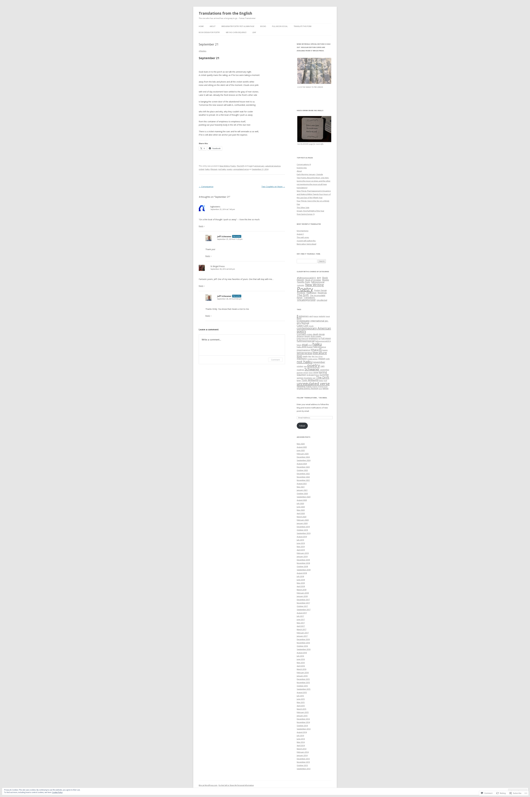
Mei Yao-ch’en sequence (236, 32)
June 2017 (301, 619)
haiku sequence (319, 347)
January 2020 (302, 523)
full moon (326, 338)
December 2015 (303, 679)
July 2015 (300, 695)
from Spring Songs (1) (306, 214)
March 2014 (301, 749)
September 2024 (303, 460)
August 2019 (302, 536)
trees (321, 380)
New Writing (225, 166)
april (311, 316)
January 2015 (302, 715)
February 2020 (303, 520)
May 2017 (301, 623)
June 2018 (301, 579)
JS (320, 349)
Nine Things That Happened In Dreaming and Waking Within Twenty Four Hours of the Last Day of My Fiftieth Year (314, 194)
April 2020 (301, 513)
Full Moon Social (280, 26)
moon (321, 358)
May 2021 (301, 487)
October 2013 (302, 765)
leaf (254, 32)
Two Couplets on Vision (273, 186)
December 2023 (303, 467)
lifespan (213, 169)
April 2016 (301, 666)
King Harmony (302, 230)
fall (319, 339)
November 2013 (303, 762)
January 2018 (302, 596)
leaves (325, 350)
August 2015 (302, 692)
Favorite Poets (303, 282)
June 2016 (301, 659)
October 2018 (302, 566)
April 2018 (301, 586)
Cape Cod (302, 325)
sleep (311, 373)
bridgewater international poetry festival (312, 322)
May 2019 (301, 546)
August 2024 (302, 463)
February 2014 (303, 752)
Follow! (302, 426)
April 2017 (301, 626)
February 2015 (303, 712)
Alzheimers (304, 316)
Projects (301, 292)
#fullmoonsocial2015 (306, 277)
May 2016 (301, 662)
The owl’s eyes (303, 237)
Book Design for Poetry (209, 32)
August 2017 (302, 613)
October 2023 (302, 470)
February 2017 (303, 632)
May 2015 (301, 702)
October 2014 (302, 725)
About (212, 26)
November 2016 (303, 642)
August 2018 (302, 573)
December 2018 (303, 560)
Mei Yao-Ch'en (317, 356)
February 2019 (303, 553)
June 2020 (301, 506)
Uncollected (322, 300)
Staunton (301, 374)
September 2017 (303, 609)
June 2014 (301, 739)
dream (307, 336)
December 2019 (303, 526)
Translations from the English (225, 13)
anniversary (259, 166)
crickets (309, 334)
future (299, 345)
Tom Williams (309, 380)
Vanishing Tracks (304, 386)
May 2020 (301, 510)
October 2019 (302, 530)
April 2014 (301, 745)
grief (310, 345)
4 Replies (202, 51)
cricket (201, 169)
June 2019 (301, 543)
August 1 (300, 234)
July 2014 (300, 735)
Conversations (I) (304, 164)
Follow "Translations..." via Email (312, 398)
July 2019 (300, 540)
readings (300, 369)
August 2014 (302, 732)
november (319, 362)
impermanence (303, 350)
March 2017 (301, 629)
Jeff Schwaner (224, 236)
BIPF (319, 277)
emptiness (313, 338)
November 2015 (303, 682)
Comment (275, 360)
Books (263, 26)
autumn (322, 316)
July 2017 (300, 616)
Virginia (314, 387)
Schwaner (312, 369)
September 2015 (303, 689)
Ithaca (315, 350)
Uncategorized (306, 300)
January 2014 (302, 755)
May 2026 (301, 444)
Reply (201, 226)
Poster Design (320, 290)
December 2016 (303, 639)
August (315, 316)
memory (302, 358)
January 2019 (302, 556)
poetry (229, 169)
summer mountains (304, 378)
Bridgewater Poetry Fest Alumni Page (238, 26)
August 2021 (302, 483)
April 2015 (301, 705)
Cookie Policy (57, 792)
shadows (300, 373)
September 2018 (303, 569)
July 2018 (300, 576)
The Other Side (303, 207)
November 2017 (303, 603)
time (299, 380)
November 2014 (303, 722)
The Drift (240, 166)
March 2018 (301, 589)
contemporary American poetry (314, 329)
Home (201, 26)
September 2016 (303, 649)
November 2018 (303, 563)
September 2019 (303, 533)
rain (322, 366)
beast (328, 316)
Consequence (206, 186)
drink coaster (316, 336)
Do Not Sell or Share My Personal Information (236, 785)
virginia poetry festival (307, 388)
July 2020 (300, 503)
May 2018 (301, 583)
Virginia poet (323, 386)
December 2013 (303, 758)
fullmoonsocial (317, 282)
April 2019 (301, 550)
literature (320, 352)
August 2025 (302, 447)
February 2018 (303, 593)
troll (325, 380)
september (324, 370)
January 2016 (302, 676)
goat (305, 344)
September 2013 (303, 768)
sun (314, 378)
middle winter (312, 359)
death (315, 334)
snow (315, 372)
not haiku (222, 169)
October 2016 (302, 646)
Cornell (301, 334)
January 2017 (302, 636)
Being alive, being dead (306, 244)
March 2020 (301, 516)
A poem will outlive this (306, 240)
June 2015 (301, 699)
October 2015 (302, 686)
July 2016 (300, 656)
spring (323, 372)
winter (326, 388)
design (322, 334)
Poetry (233, 166)
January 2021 (302, 490)
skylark (305, 372)
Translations (309, 297)
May (309, 356)
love (299, 356)
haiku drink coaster (305, 347)
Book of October (313, 280)
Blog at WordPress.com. (208, 785)
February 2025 (303, 453)
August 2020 (302, 500)
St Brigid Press (217, 266)
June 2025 (301, 450)
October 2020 (302, 493)
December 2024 (303, 457)
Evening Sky (302, 167)
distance (300, 336)
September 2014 (303, 729)
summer (324, 374)
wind (320, 389)
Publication (311, 292)
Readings (322, 292)
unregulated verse (241, 169)
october (300, 366)
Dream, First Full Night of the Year (310, 211)
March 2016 (301, 669)
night (328, 359)
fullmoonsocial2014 (323, 341)
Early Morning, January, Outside (310, 174)
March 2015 (301, 709)
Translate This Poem (302, 26)
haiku (207, 169)
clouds (310, 326)
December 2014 (303, 719)
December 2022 (303, 473)
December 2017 (303, 599)
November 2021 (303, 480)
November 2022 (303, 477)
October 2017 (302, 606)
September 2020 (303, 497)
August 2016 (302, 652)
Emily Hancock (302, 338)
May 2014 (301, 742)
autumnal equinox (273, 166)
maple (305, 356)
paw (305, 366)
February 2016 (303, 672)
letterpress (304, 353)
